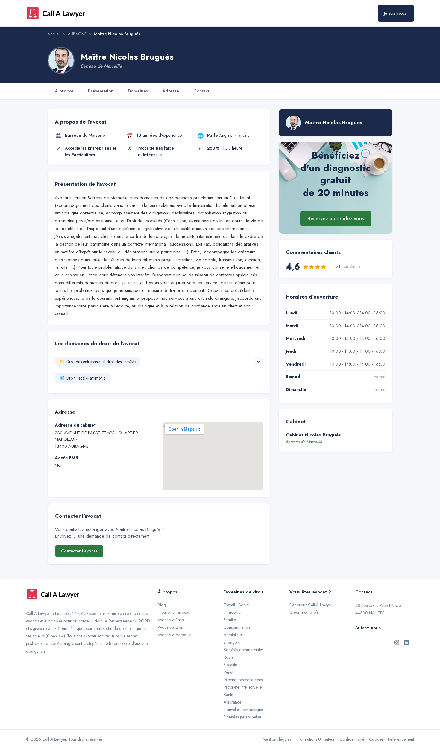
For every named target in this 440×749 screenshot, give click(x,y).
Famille (230, 620)
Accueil (54, 34)
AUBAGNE (77, 34)
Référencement (401, 739)
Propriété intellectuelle (243, 687)
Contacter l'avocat (79, 551)
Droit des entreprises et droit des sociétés (101, 362)
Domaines (138, 91)
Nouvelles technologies (243, 710)
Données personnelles (242, 717)
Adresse (170, 91)
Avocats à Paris (171, 620)
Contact (201, 91)
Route (228, 657)
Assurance (232, 702)
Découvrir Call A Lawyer (310, 605)
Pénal (228, 672)
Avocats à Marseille (174, 635)
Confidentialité (351, 739)
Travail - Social (236, 605)
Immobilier (233, 612)
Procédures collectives (243, 680)
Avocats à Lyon (170, 627)
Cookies (376, 739)
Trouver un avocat (173, 612)
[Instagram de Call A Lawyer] (396, 642)
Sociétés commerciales (243, 650)
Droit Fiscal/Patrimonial (86, 378)
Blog (162, 605)
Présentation (100, 91)
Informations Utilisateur (315, 739)
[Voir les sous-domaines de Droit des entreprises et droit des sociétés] (258, 361)
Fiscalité (230, 665)
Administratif (234, 635)
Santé (228, 695)
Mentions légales (277, 739)
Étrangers (232, 642)
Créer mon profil (304, 612)
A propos (64, 91)
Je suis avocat (396, 13)
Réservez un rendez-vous (335, 218)
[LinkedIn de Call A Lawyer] (406, 642)
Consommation (237, 627)
